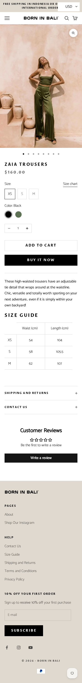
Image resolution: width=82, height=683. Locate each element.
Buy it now (41, 260)
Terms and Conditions (21, 571)
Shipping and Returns (20, 563)
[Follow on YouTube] (30, 647)
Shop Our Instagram (19, 523)
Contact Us (13, 546)
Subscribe (23, 630)
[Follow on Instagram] (18, 647)
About (9, 515)
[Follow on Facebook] (7, 647)
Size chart (70, 184)
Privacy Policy (14, 579)
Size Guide (12, 555)
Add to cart (41, 245)
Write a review (41, 458)
